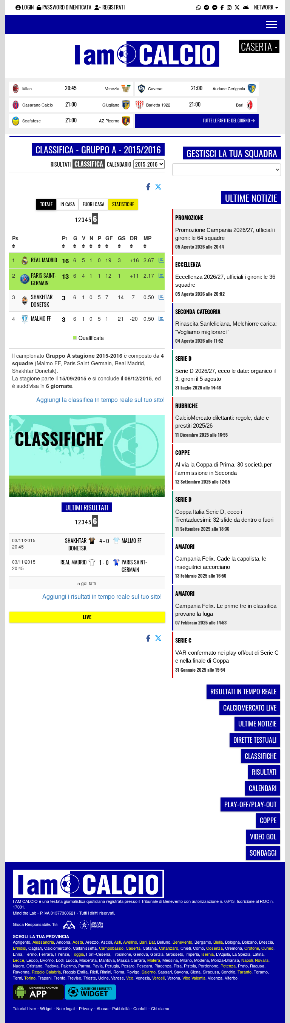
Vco (129, 978)
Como (198, 948)
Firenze (62, 954)
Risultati (61, 164)
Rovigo (132, 972)
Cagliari (35, 948)
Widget (46, 1008)
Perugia (112, 966)
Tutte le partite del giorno (227, 120)
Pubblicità (121, 1008)
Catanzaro (168, 948)
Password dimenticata (66, 7)
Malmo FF (41, 318)
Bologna (232, 942)
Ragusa (257, 966)
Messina (170, 960)
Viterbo (231, 978)
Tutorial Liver (24, 1008)
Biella (218, 942)
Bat (152, 942)
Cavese (155, 88)
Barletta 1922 (158, 105)
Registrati (113, 7)
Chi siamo (160, 1008)
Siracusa (211, 972)
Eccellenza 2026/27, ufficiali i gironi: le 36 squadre (225, 281)
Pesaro (127, 966)
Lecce (18, 960)
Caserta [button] (257, 46)
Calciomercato (57, 948)
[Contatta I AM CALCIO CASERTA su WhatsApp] (198, 7)
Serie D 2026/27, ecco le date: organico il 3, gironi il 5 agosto (225, 375)
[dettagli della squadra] (161, 260)
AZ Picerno (109, 120)
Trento (59, 978)
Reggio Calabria (46, 972)
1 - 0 (104, 562)
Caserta (133, 948)
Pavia (98, 966)
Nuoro (18, 966)
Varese (117, 978)
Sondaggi (263, 853)
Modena (201, 960)
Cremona (233, 948)
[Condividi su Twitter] (159, 186)
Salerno (149, 972)
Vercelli (158, 978)
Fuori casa (93, 204)
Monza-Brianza (225, 960)
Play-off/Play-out (250, 804)
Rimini (105, 972)
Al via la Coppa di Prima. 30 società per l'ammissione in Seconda (223, 468)
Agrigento (21, 942)
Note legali (65, 1008)
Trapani (44, 978)
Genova (140, 954)
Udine (103, 978)
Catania (150, 948)
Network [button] (264, 7)
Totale (46, 204)
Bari (239, 105)
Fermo (31, 954)
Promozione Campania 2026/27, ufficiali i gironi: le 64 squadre (225, 234)
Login (27, 7)
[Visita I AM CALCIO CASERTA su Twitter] (237, 7)
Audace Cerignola (229, 88)
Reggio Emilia (75, 972)
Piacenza (162, 966)
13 (65, 276)
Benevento (182, 942)
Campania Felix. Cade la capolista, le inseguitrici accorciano (220, 562)
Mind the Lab (24, 913)
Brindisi (19, 948)
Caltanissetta (85, 948)
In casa (67, 204)
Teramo (261, 972)
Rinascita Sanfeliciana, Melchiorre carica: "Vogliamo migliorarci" (226, 327)
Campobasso (111, 948)
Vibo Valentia (193, 978)
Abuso (102, 1008)
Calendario (119, 164)
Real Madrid (44, 260)
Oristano (34, 966)
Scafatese (31, 120)
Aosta (77, 942)
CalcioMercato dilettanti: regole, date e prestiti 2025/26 (222, 421)
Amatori (184, 546)
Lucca (71, 960)
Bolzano (249, 942)
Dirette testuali (254, 740)
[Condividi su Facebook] (147, 186)
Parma (84, 966)
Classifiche (260, 756)
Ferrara (46, 954)
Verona (173, 978)
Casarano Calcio (37, 105)
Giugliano (110, 105)
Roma (118, 972)
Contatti (140, 1008)
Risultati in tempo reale (243, 691)
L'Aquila (223, 954)
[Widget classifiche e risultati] (90, 991)
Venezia (112, 88)
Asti (117, 942)
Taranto (244, 972)
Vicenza (215, 978)
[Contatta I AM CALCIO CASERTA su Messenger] (215, 7)
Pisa (178, 966)
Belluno (163, 942)
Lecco (32, 960)
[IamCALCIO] (145, 884)
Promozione (189, 217)
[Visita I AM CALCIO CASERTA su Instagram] (229, 7)
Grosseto (174, 954)
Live (87, 617)
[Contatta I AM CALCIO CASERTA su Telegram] (206, 7)
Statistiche (123, 204)
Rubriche (186, 406)
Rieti (94, 972)
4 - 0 (104, 541)
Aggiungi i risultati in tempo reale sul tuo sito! (102, 596)
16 (65, 260)
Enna (17, 954)
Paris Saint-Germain (44, 279)
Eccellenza (188, 264)
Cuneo (267, 948)
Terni (17, 978)
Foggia (77, 954)
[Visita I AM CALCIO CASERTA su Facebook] (222, 7)
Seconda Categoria (198, 311)
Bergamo (202, 942)
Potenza (228, 966)
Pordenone (208, 966)
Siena (195, 972)
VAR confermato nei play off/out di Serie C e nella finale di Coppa (227, 656)
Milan (27, 88)
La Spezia (241, 954)
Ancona (63, 942)
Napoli (247, 960)
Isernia (207, 954)
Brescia (266, 942)
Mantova (107, 960)
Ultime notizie (257, 723)
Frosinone (122, 954)
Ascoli (106, 942)
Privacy (86, 1008)
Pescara (144, 966)
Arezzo (92, 942)
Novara (261, 960)
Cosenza (214, 948)
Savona (181, 972)
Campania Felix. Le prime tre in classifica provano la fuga (225, 610)
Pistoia (190, 966)
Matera (153, 960)
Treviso (74, 978)
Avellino (130, 942)
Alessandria (43, 942)
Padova (52, 966)
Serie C (183, 640)
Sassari (165, 972)
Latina (258, 954)
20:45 (71, 88)
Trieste (89, 978)
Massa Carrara (131, 960)
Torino (29, 978)
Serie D (183, 358)
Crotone (251, 948)
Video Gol (263, 836)
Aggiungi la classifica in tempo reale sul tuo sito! (100, 400)
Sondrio (228, 972)
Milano (186, 960)
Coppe (182, 452)
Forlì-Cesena (98, 954)
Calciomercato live (249, 707)
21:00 (196, 88)
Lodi (59, 960)
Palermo (68, 966)
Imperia (192, 954)
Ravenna (21, 972)
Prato (243, 966)
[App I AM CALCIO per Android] (246, 7)
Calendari (262, 788)
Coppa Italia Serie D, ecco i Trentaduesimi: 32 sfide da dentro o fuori (224, 515)
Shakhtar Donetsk (41, 300)
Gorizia (157, 954)
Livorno (47, 960)
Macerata (88, 960)
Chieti (185, 948)
